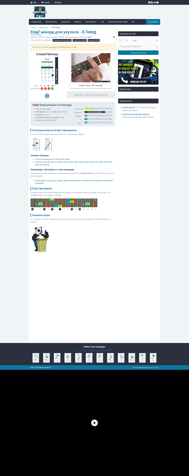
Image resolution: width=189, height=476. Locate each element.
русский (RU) (153, 22)
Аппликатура (36, 88)
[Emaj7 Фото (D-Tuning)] (90, 70)
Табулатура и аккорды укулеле (136, 114)
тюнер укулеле (129, 107)
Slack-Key (77, 22)
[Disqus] (83, 255)
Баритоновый (51, 22)
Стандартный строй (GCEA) (62, 40)
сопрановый (36, 22)
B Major (59, 180)
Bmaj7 (92, 162)
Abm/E (68, 159)
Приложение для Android (118, 22)
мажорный (65, 22)
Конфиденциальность (144, 367)
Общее (78, 116)
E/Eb (57, 159)
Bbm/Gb (46, 165)
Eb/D (96, 162)
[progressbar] (98, 108)
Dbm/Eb (62, 159)
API (134, 367)
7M (65, 112)
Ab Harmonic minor (74, 180)
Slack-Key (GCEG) (94, 40)
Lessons (47, 2)
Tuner (34, 2)
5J (60, 112)
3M (55, 112)
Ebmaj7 (60, 162)
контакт (155, 367)
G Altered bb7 (108, 180)
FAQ (102, 22)
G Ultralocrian (39, 183)
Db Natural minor (86, 180)
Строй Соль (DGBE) (80, 40)
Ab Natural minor (98, 180)
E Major (65, 180)
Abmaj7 (81, 162)
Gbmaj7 (70, 162)
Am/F (41, 165)
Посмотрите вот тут (66, 47)
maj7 (79, 123)
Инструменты (91, 22)
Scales (58, 2)
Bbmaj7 (86, 162)
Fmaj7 (65, 162)
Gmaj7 (76, 162)
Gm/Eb (100, 162)
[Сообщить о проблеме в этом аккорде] (114, 37)
